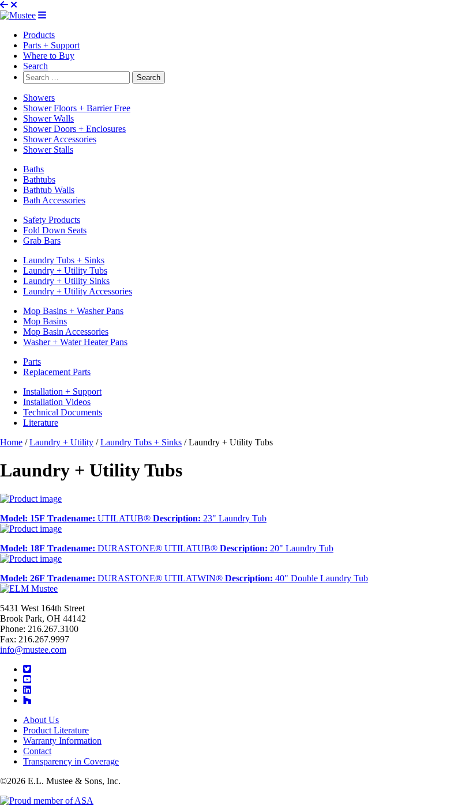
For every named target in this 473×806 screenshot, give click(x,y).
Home (11, 442)
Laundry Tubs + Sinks (141, 442)
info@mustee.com (33, 649)
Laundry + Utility (61, 442)
